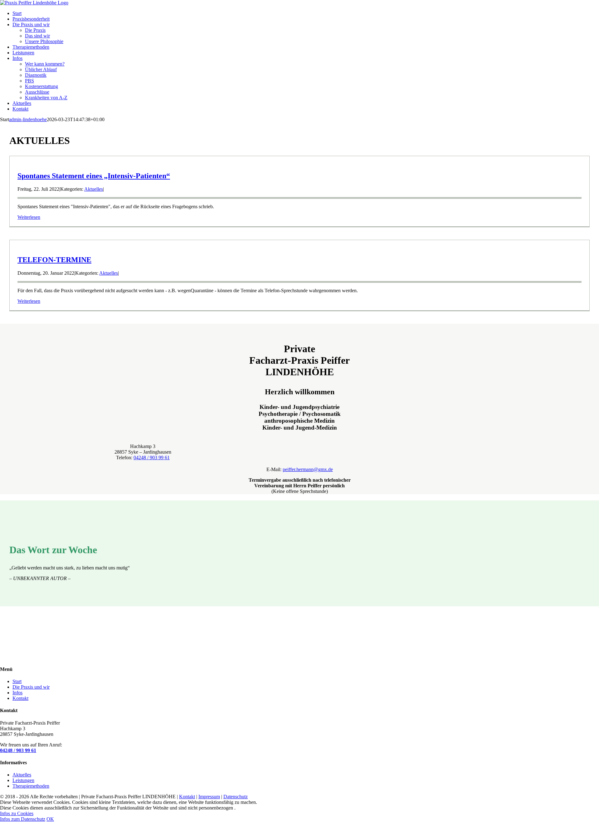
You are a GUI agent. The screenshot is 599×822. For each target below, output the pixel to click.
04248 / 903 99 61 (152, 457)
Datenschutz (235, 796)
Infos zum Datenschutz (22, 819)
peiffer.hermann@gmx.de (308, 469)
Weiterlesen (28, 217)
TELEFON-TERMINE (54, 260)
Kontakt (20, 698)
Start (17, 681)
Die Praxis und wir (31, 687)
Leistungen (23, 780)
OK (50, 819)
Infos (17, 692)
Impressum (209, 796)
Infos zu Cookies (16, 813)
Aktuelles (93, 189)
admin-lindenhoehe (28, 119)
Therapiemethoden (30, 786)
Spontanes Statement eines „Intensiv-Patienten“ (93, 176)
